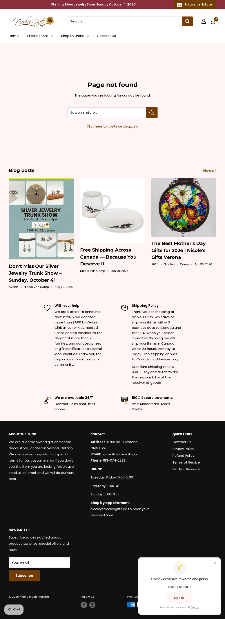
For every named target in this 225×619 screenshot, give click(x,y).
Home (14, 35)
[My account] (203, 21)
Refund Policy (183, 455)
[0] (212, 21)
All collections (37, 35)
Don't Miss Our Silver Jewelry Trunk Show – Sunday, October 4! (35, 273)
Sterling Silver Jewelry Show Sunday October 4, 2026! (93, 4)
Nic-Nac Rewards (186, 469)
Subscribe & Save (198, 4)
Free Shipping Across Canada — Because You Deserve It (108, 257)
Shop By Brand (72, 35)
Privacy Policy (183, 448)
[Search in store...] (152, 112)
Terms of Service (186, 462)
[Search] (187, 21)
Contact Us (106, 35)
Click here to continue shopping (112, 126)
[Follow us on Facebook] (84, 605)
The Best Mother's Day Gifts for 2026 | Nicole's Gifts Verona (178, 250)
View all (210, 170)
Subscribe (24, 575)
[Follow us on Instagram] (92, 605)
